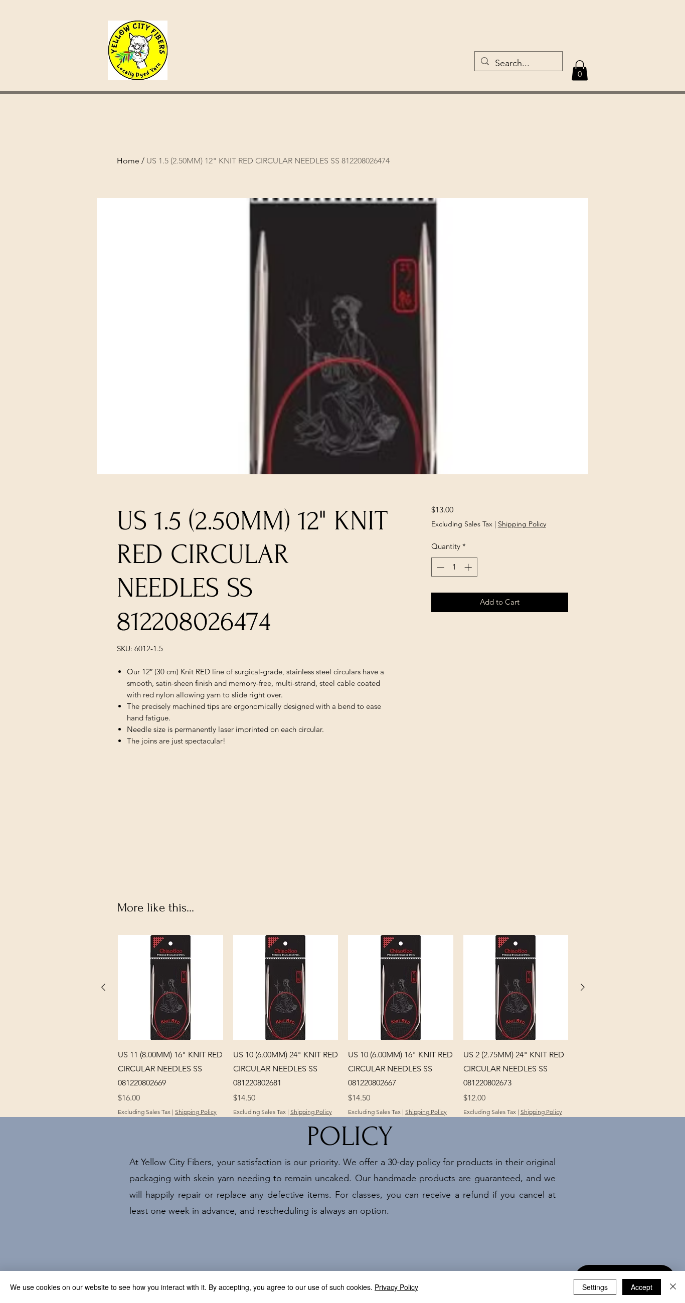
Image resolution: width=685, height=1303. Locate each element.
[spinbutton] (454, 567)
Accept (641, 1287)
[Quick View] (170, 987)
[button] (579, 70)
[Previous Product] (103, 987)
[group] (343, 1026)
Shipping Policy (522, 523)
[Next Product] (583, 987)
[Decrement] (439, 567)
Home (128, 160)
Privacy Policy (396, 1287)
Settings (595, 1287)
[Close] (673, 1287)
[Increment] (469, 567)
